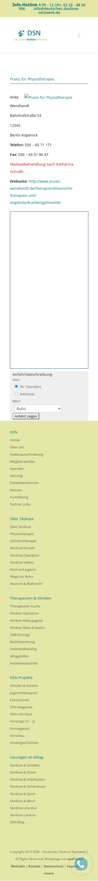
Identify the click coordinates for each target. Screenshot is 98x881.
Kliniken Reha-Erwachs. (27, 627)
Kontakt (34, 866)
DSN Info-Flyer (21, 714)
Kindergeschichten (24, 742)
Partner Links (20, 504)
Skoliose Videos (22, 562)
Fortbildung (19, 497)
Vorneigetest (20, 728)
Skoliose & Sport (22, 793)
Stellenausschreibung (26, 454)
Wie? (17, 401)
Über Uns (17, 447)
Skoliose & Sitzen (23, 772)
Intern (49, 873)
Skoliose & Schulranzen (28, 786)
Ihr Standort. (30, 386)
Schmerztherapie (23, 541)
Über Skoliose (20, 526)
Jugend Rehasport (24, 692)
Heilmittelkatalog (23, 648)
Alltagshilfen (19, 656)
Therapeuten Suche (25, 606)
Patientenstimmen (24, 482)
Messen (16, 490)
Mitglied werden (22, 461)
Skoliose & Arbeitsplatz (27, 779)
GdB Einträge (20, 634)
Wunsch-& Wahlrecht (26, 583)
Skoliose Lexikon (23, 815)
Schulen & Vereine (24, 685)
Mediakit (18, 866)
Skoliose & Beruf (22, 800)
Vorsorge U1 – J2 (22, 721)
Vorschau (17, 735)
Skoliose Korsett (22, 548)
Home (15, 440)
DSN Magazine (21, 707)
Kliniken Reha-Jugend (26, 620)
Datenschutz (54, 866)
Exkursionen (19, 700)
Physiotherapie (21, 533)
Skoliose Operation (24, 555)
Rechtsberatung (22, 641)
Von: (16, 379)
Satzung (16, 475)
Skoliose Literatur (23, 808)
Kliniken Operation (24, 613)
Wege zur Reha (21, 576)
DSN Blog (17, 822)
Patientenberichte (24, 663)
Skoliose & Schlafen (25, 765)
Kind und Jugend (23, 569)
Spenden (17, 468)
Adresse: (27, 393)
